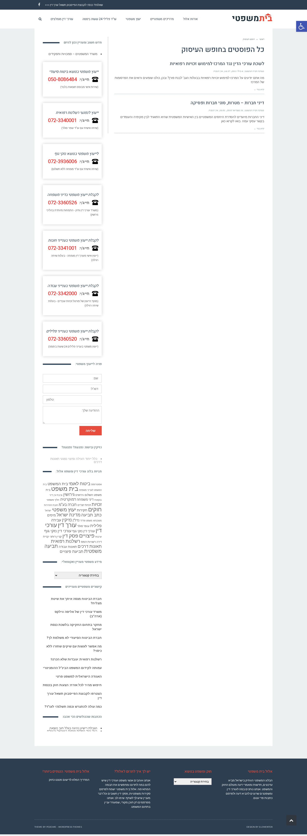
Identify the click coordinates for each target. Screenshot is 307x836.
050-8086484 (62, 79)
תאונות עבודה (68, 547)
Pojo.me (51, 825)
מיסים (51, 515)
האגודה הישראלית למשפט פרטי (79, 676)
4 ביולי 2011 (237, 71)
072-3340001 (62, 120)
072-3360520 (62, 339)
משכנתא (97, 520)
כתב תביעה (91, 514)
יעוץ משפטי (64, 510)
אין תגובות (218, 71)
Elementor (266, 825)
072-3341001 (62, 248)
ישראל (48, 510)
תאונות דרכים (90, 546)
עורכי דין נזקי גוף (83, 531)
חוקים (95, 509)
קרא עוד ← (259, 89)
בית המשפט (58, 484)
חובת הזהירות (51, 505)
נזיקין (67, 519)
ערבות (98, 536)
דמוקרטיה (68, 499)
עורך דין (67, 525)
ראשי (261, 39)
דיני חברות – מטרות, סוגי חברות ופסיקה (227, 103)
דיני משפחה (85, 500)
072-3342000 (62, 293)
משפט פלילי (86, 520)
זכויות (97, 504)
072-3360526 (62, 203)
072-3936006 (62, 161)
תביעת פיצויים (71, 551)
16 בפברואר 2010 (235, 110)
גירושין (69, 494)
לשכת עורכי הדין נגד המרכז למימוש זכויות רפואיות (217, 63)
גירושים (79, 494)
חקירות (82, 510)
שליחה (90, 431)
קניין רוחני (56, 536)
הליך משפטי (53, 499)
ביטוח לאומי (79, 483)
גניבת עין (58, 495)
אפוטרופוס (96, 484)
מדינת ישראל (68, 514)
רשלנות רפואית (65, 541)
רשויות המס (88, 541)
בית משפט (64, 488)
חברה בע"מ (68, 504)
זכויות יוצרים (84, 505)
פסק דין (70, 536)
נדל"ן (76, 520)
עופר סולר (83, 526)
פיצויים (86, 536)
